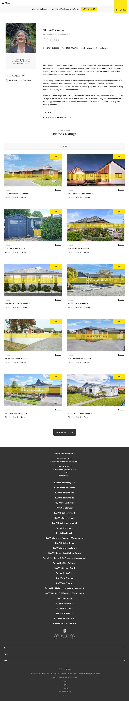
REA (64, 695)
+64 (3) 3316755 (71, 48)
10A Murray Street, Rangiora (80, 358)
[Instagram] (51, 40)
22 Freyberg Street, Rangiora (17, 193)
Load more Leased (64, 432)
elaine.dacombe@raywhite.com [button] (95, 48)
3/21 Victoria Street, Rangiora (17, 303)
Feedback (64, 688)
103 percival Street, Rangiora (80, 413)
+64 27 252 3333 (52, 48)
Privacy (64, 681)
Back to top (65, 669)
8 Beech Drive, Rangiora (78, 303)
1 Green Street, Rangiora (78, 248)
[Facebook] (46, 40)
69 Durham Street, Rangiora (16, 358)
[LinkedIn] (67, 636)
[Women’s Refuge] (64, 631)
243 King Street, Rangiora (15, 248)
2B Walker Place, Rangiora (16, 413)
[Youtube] (56, 40)
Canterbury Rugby (64, 692)
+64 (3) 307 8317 (65, 466)
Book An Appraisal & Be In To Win (64, 678)
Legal (64, 685)
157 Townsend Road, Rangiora (80, 193)
